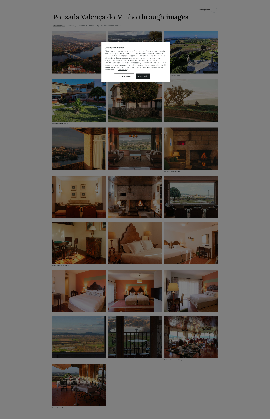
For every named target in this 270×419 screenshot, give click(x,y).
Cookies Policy (123, 70)
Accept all (142, 76)
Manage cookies (124, 76)
